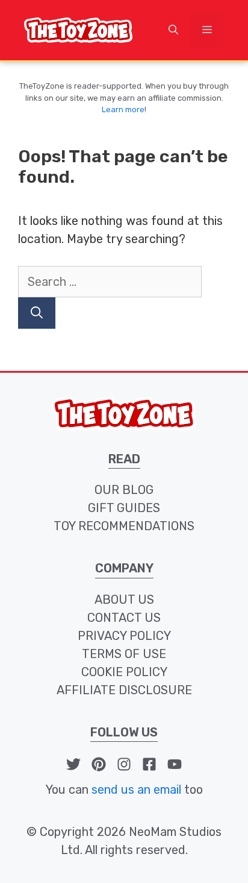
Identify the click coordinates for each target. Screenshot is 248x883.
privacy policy (124, 635)
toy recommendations (124, 526)
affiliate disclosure (124, 690)
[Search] (36, 313)
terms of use (124, 654)
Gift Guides (124, 508)
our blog (124, 490)
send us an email (136, 789)
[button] (173, 30)
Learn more (123, 109)
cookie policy (124, 672)
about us (124, 599)
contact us (124, 617)
